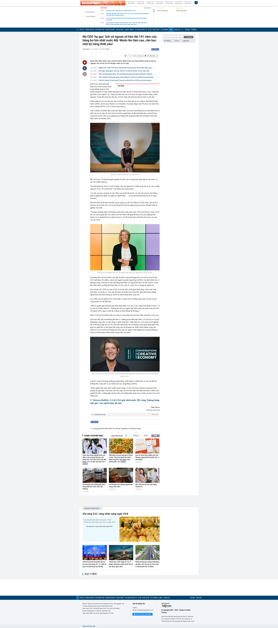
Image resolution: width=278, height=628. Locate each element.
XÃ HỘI (82, 29)
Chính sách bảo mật (89, 626)
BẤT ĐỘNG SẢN (99, 29)
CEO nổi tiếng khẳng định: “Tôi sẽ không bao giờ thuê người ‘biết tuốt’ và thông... (126, 74)
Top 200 (198, 598)
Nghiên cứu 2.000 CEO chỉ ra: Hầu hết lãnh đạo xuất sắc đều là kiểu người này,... (126, 68)
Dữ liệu (187, 29)
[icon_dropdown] (196, 2)
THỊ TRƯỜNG (164, 29)
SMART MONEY (129, 29)
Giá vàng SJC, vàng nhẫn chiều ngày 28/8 (99, 526)
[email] (85, 74)
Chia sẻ (156, 49)
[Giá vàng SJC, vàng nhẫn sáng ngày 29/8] (139, 529)
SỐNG (171, 29)
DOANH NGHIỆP (110, 29)
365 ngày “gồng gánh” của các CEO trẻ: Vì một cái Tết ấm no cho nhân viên (124, 71)
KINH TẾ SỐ (156, 29)
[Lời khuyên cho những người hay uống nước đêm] (121, 475)
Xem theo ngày (117, 436)
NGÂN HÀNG (120, 29)
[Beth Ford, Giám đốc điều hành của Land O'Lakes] (125, 147)
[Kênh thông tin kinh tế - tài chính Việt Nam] (102, 3)
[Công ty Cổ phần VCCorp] (178, 605)
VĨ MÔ (149, 29)
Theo (124, 414)
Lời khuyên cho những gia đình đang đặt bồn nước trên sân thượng (94, 486)
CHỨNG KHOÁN (89, 29)
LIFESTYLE (177, 29)
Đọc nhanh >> (148, 8)
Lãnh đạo (186, 41)
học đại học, (117, 428)
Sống (107, 49)
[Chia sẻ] (85, 68)
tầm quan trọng (136, 428)
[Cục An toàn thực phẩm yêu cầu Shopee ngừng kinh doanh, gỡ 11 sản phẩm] (147, 446)
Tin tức (177, 41)
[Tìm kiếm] (188, 37)
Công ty (168, 41)
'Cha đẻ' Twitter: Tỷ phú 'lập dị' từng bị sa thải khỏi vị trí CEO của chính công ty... (125, 80)
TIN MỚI (120, 86)
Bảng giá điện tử (90, 12)
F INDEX (194, 29)
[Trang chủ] (78, 29)
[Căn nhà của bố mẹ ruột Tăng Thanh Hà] (147, 475)
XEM (155, 436)
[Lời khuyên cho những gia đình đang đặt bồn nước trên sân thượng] (95, 475)
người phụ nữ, (125, 428)
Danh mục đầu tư (90, 16)
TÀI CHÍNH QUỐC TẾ (141, 29)
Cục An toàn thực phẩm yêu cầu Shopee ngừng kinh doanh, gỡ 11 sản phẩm (147, 457)
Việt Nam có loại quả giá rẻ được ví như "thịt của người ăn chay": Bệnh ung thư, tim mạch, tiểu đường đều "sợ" (121, 458)
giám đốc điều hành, (105, 428)
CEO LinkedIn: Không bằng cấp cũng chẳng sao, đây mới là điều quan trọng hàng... (127, 77)
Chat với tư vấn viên (143, 614)
